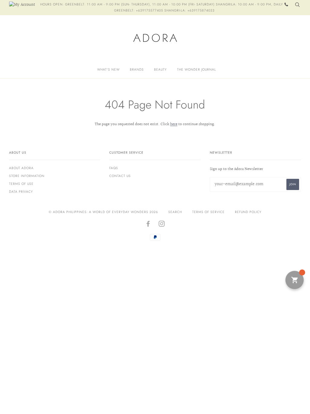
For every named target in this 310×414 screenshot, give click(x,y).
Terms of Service (208, 212)
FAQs (113, 168)
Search (175, 212)
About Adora (21, 168)
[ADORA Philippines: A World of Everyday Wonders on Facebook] (148, 225)
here (173, 124)
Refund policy (248, 212)
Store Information (27, 176)
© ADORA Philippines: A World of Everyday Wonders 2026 (103, 212)
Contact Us (120, 176)
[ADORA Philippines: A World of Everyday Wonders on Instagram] (162, 225)
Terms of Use (21, 184)
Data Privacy (21, 191)
